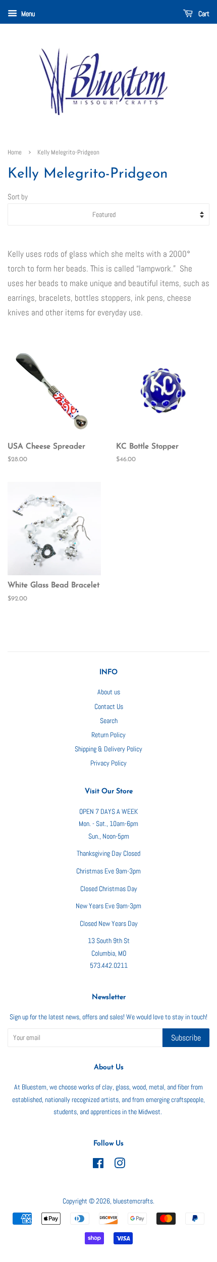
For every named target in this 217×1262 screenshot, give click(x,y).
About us (108, 691)
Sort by (18, 197)
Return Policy (108, 734)
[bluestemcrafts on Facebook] (98, 1165)
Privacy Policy (108, 762)
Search (109, 720)
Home (15, 152)
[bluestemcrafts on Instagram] (119, 1165)
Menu (27, 13)
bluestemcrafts (133, 1200)
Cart (203, 13)
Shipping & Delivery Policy (108, 748)
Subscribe (186, 1037)
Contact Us (108, 706)
